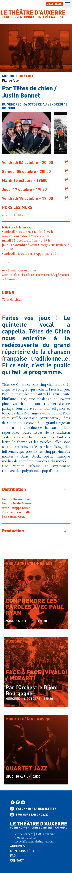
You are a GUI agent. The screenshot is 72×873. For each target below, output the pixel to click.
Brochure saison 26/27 (32, 814)
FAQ (13, 855)
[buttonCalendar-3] (66, 189)
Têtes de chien (12, 300)
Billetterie (54, 3)
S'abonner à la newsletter (35, 808)
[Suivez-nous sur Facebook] (13, 802)
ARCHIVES (17, 846)
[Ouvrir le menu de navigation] (67, 4)
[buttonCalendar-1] (66, 171)
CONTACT (17, 860)
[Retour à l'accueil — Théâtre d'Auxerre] (33, 13)
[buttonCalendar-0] (66, 162)
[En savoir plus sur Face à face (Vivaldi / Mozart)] (8, 668)
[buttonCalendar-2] (66, 180)
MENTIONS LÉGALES (25, 851)
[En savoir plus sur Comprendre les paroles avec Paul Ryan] (8, 572)
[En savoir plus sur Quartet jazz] (8, 728)
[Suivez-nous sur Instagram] (18, 802)
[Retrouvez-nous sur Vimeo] (23, 802)
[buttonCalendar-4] (66, 198)
